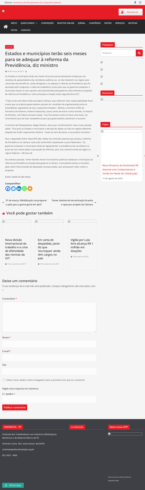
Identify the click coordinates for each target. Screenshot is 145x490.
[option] (121, 156)
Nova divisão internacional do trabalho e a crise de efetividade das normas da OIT (16, 249)
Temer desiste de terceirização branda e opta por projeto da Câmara (72, 202)
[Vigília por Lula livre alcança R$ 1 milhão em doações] (82, 221)
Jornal (81, 23)
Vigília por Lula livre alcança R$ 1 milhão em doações (82, 245)
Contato (25, 30)
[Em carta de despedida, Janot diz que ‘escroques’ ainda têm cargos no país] (49, 221)
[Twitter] (13, 188)
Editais (108, 23)
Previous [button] (98, 155)
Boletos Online (65, 23)
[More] (29, 188)
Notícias (132, 23)
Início (14, 23)
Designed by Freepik (113, 481)
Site (4, 364)
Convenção (47, 23)
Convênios (95, 23)
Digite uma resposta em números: (20, 388)
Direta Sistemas (125, 477)
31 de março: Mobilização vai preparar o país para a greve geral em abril (26, 202)
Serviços (120, 23)
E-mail (6, 351)
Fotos (14, 30)
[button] (36, 23)
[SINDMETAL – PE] (5, 26)
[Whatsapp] (24, 188)
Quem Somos (27, 23)
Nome (6, 337)
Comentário (9, 298)
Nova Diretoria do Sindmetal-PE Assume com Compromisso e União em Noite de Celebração (120, 169)
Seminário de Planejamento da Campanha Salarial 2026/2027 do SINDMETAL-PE (37, 4)
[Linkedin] (18, 188)
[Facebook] (7, 188)
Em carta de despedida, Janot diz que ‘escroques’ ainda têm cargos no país (49, 249)
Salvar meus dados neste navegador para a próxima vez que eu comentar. (45, 380)
